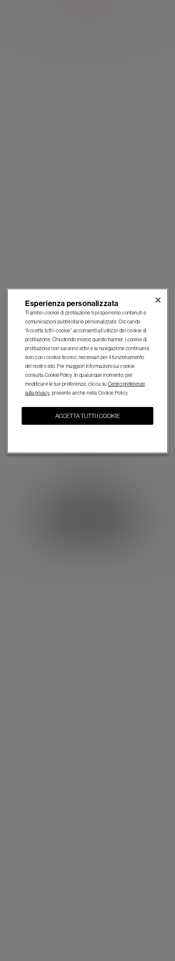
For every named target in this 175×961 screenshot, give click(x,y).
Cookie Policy (58, 375)
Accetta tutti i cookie (87, 415)
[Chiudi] (158, 300)
